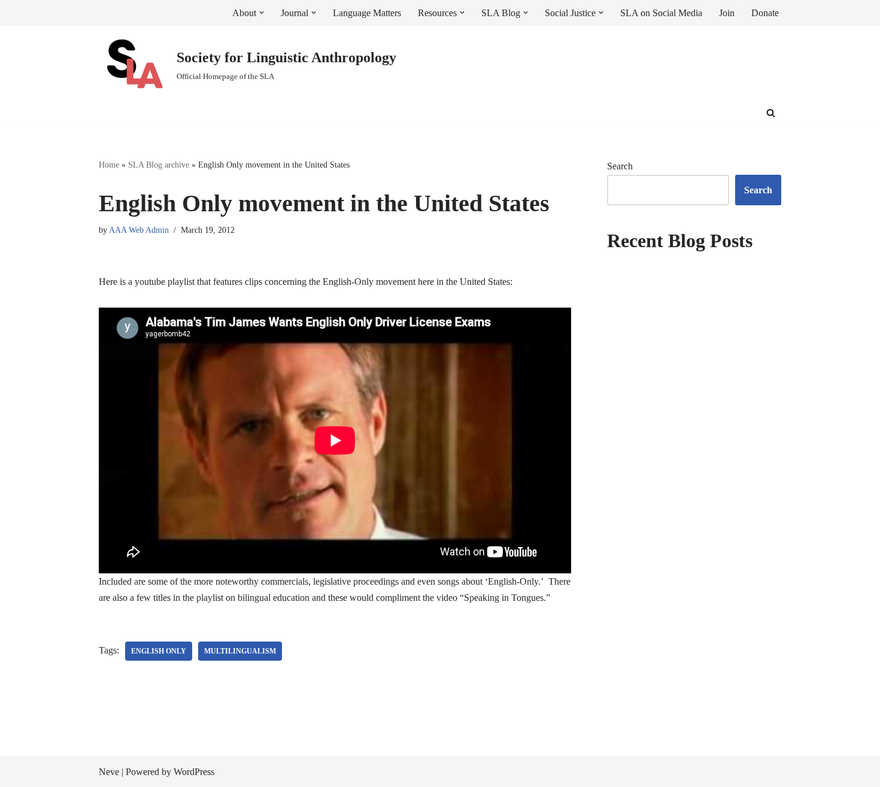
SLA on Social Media (661, 13)
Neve (109, 772)
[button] (261, 12)
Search (620, 166)
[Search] (770, 112)
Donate (765, 13)
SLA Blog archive (158, 164)
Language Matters (367, 13)
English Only (158, 651)
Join (727, 13)
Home (109, 164)
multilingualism (240, 651)
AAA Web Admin (139, 230)
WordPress (194, 772)
